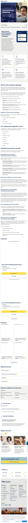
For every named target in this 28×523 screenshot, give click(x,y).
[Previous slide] (25, 25)
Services (11, 4)
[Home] (4, 1)
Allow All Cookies (24, 521)
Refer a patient (14, 276)
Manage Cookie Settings (6, 521)
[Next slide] (26, 25)
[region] (14, 518)
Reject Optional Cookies (18, 521)
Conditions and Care (6, 4)
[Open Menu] (26, 1)
